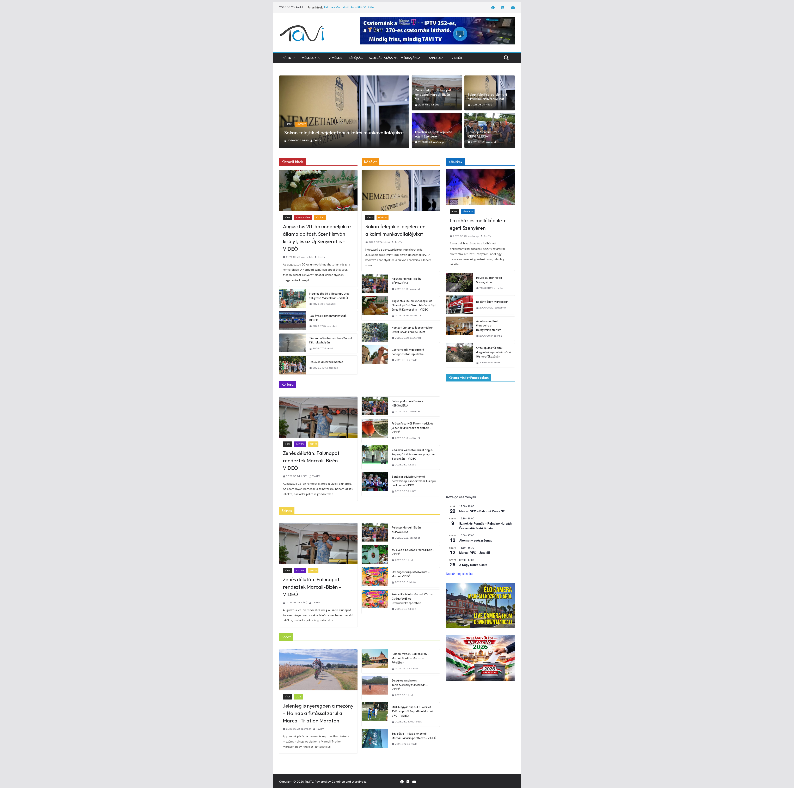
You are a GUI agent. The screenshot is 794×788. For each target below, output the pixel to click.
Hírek (286, 58)
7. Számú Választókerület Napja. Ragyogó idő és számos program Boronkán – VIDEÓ (413, 454)
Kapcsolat (436, 58)
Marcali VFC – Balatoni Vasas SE (482, 511)
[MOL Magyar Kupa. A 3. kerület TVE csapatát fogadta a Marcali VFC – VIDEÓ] (375, 714)
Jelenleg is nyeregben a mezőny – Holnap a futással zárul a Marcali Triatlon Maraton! (318, 713)
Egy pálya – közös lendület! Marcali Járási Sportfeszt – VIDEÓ (414, 736)
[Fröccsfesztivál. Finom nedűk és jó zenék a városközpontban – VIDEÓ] (375, 431)
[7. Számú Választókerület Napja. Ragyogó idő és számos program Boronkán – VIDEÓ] (375, 457)
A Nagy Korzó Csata (473, 565)
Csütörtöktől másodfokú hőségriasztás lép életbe (408, 352)
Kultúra (300, 444)
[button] (293, 58)
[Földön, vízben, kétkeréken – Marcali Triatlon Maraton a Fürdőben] (375, 661)
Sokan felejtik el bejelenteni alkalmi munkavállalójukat (487, 96)
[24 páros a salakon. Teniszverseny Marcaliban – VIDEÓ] (375, 688)
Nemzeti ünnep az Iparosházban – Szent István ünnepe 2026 (414, 330)
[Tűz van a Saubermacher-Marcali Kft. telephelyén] (292, 343)
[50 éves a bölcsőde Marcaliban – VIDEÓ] (375, 555)
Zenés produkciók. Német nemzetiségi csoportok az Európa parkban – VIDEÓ (414, 481)
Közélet (320, 217)
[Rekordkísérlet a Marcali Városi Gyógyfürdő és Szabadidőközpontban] (375, 602)
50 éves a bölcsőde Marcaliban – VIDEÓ (413, 552)
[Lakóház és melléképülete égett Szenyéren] (344, 78)
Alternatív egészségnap (476, 540)
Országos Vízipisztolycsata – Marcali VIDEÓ (411, 574)
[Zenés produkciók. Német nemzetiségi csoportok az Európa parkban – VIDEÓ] (375, 484)
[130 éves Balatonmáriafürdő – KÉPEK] (292, 321)
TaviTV (322, 140)
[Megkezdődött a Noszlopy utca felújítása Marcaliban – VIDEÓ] (292, 299)
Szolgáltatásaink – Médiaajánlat (395, 58)
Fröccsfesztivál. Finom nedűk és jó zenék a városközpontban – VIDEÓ (412, 428)
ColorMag (338, 781)
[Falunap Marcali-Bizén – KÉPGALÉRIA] (375, 284)
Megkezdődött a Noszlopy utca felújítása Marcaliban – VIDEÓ (329, 296)
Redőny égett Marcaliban (492, 302)
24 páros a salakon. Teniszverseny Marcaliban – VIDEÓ (410, 685)
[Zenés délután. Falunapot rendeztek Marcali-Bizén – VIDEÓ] (318, 417)
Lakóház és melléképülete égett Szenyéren (331, 132)
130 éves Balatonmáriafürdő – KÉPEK (329, 318)
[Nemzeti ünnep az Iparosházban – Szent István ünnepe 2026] (375, 333)
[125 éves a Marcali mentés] (292, 365)
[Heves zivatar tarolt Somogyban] (459, 283)
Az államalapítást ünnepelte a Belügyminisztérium (488, 325)
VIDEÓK (457, 58)
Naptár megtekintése (459, 574)
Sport (299, 696)
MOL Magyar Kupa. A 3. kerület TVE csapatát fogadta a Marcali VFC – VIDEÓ (412, 711)
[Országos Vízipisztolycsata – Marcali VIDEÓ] (375, 577)
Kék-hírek (302, 124)
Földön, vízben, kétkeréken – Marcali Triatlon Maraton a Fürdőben (410, 658)
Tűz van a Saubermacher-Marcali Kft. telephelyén (330, 340)
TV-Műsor (334, 58)
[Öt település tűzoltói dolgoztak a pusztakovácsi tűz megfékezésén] (459, 355)
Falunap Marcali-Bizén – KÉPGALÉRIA (349, 7)
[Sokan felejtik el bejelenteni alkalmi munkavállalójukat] (401, 190)
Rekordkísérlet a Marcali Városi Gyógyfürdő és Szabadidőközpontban (412, 598)
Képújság (356, 58)
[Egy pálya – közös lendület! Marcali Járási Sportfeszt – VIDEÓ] (375, 739)
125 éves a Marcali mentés (326, 362)
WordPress (359, 781)
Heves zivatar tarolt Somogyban (489, 280)
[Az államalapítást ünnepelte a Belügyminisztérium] (459, 329)
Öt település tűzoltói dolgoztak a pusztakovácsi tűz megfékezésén (493, 352)
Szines (313, 444)
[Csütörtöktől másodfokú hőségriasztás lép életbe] (375, 355)
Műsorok (309, 58)
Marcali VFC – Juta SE (474, 552)
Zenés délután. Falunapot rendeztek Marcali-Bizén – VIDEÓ (433, 94)
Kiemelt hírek (303, 217)
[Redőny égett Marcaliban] (459, 304)
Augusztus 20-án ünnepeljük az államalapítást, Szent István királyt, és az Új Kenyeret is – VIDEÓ (317, 237)
